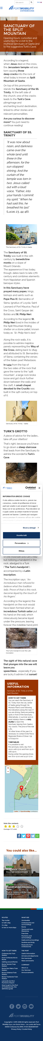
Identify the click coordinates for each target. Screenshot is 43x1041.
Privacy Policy (16, 1029)
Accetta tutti (21, 535)
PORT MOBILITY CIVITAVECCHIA (21, 8)
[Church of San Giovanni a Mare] (21, 888)
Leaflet (16, 811)
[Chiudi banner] (39, 488)
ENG (38, 2)
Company (25, 965)
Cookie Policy (27, 1029)
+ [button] (8, 767)
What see (25, 917)
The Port (25, 951)
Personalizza (20, 543)
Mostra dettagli (29, 528)
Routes (5, 917)
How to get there (9, 951)
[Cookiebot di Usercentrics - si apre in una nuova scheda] (26, 488)
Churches (9, 867)
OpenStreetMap (25, 811)
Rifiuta (21, 551)
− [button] (8, 771)
